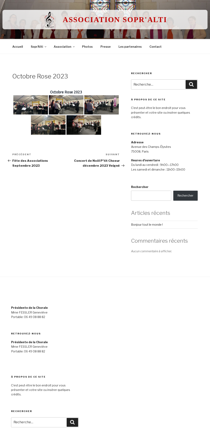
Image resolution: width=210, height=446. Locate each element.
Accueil (17, 46)
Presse (105, 46)
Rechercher (139, 187)
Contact (156, 46)
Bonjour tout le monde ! (147, 224)
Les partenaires (130, 46)
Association (62, 46)
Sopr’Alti (37, 46)
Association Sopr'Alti (115, 20)
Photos (87, 46)
